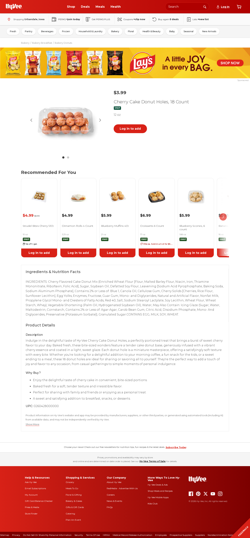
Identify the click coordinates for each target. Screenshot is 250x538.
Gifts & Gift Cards (75, 507)
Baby (172, 31)
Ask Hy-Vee (31, 482)
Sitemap (4, 535)
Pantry (28, 31)
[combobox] (187, 7)
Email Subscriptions (35, 488)
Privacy (16, 535)
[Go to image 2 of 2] (68, 157)
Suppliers (200, 535)
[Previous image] (31, 120)
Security (78, 535)
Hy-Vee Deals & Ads (158, 484)
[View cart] (239, 6)
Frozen (66, 31)
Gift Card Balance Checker (39, 501)
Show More (32, 424)
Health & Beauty (152, 31)
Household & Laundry (90, 31)
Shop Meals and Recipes (160, 491)
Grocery (70, 482)
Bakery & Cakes (74, 501)
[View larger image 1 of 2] (65, 120)
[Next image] (100, 120)
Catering (70, 513)
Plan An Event (73, 519)
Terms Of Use (93, 535)
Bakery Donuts (63, 42)
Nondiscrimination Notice (221, 535)
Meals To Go (72, 488)
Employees (161, 535)
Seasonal (188, 31)
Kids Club (153, 503)
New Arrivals (209, 31)
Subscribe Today (176, 447)
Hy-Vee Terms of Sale (152, 461)
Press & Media (32, 507)
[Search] (204, 6)
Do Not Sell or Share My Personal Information (47, 535)
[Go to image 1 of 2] (63, 157)
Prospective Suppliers (181, 535)
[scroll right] (223, 217)
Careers (111, 494)
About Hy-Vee (114, 482)
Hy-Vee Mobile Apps (158, 497)
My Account (31, 494)
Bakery (115, 31)
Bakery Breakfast (42, 42)
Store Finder (31, 513)
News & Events (114, 501)
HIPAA (106, 535)
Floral (131, 31)
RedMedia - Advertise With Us (122, 488)
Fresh (13, 31)
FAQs (110, 507)
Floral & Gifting (74, 494)
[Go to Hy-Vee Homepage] (14, 7)
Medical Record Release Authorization (132, 535)
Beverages (47, 31)
